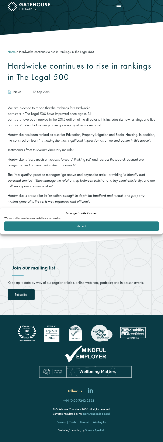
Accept (81, 226)
